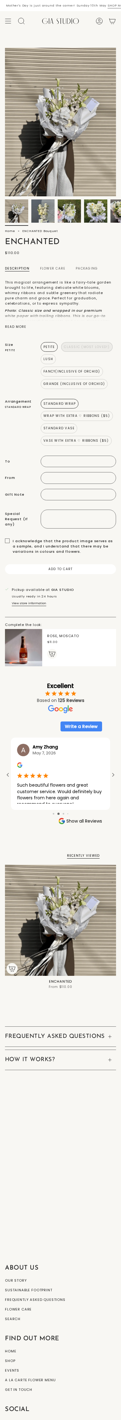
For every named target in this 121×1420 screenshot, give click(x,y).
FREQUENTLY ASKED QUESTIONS (55, 1036)
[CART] (112, 21)
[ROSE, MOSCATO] (23, 647)
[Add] (52, 654)
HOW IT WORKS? (30, 1060)
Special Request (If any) (16, 519)
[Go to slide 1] (53, 814)
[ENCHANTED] (60, 920)
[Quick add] (12, 968)
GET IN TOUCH (18, 1389)
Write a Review (81, 726)
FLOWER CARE (18, 1309)
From (10, 477)
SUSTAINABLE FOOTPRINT (28, 1290)
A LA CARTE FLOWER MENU (30, 1380)
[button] (21, 21)
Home (10, 231)
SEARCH (12, 1318)
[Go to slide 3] (63, 814)
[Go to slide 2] (58, 814)
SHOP (10, 1360)
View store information (29, 603)
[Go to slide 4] (67, 813)
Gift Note (15, 494)
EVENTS (12, 1370)
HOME (10, 1351)
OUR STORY (16, 1280)
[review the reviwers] (19, 766)
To (7, 461)
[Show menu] (8, 21)
